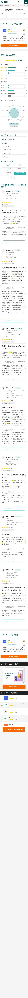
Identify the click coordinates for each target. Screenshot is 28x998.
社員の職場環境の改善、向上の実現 (14, 268)
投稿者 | (4, 153)
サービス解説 (4, 16)
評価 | (4, 156)
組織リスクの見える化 (9, 407)
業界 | (4, 146)
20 (25, 67)
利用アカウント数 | (7, 149)
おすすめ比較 (4, 13)
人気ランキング (14, 13)
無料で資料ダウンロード (15, 687)
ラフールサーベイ (12, 29)
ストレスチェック (8, 534)
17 (25, 70)
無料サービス (23, 13)
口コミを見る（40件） (13, 33)
